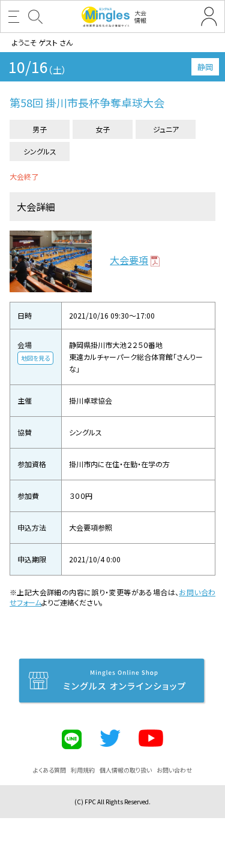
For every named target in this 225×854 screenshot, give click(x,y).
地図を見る (35, 357)
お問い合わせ (174, 769)
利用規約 (83, 769)
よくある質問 (49, 769)
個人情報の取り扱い (126, 769)
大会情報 (140, 16)
